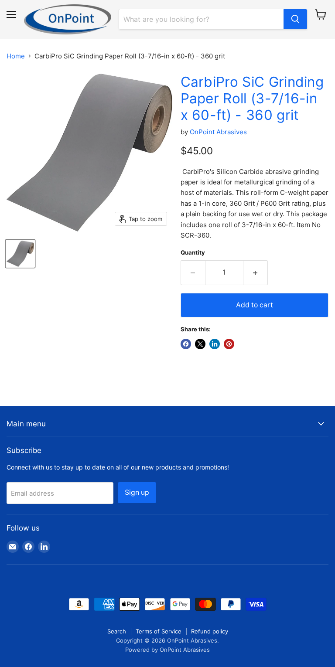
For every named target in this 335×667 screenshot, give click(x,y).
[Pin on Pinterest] (229, 344)
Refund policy (209, 631)
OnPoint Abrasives (218, 132)
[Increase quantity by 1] (255, 272)
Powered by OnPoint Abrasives (167, 649)
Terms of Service (158, 631)
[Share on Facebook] (186, 344)
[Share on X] (200, 344)
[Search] (295, 19)
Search (116, 631)
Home (16, 56)
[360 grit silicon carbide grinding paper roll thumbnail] (20, 254)
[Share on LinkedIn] (214, 344)
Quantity (193, 252)
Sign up (137, 492)
